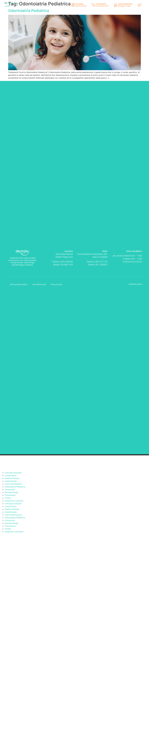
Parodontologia (11, 492)
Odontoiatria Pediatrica (28, 10)
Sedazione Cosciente (14, 501)
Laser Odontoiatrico (13, 484)
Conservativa (10, 475)
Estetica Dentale (12, 478)
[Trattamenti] (93, 5)
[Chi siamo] (73, 5)
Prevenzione (10, 495)
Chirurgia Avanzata (13, 473)
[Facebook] (20, 268)
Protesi (8, 498)
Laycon (139, 284)
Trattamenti (101, 4)
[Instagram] (24, 268)
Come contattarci (125, 4)
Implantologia (11, 481)
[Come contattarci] (115, 5)
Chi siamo (79, 4)
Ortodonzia (10, 489)
